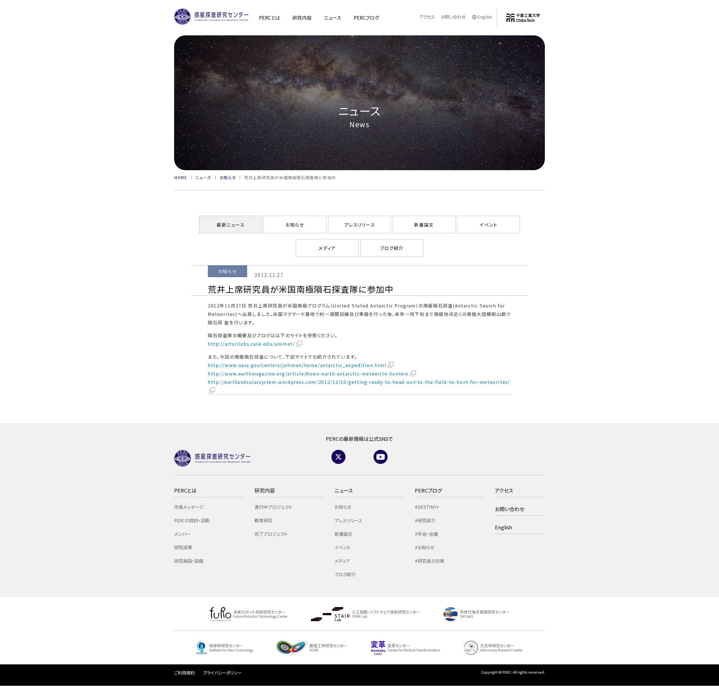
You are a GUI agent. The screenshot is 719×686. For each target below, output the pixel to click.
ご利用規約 (184, 673)
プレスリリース (359, 224)
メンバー (182, 533)
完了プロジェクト (271, 533)
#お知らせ (424, 547)
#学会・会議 (426, 533)
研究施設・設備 (188, 560)
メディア (327, 248)
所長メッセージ (189, 506)
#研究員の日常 (429, 560)
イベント (488, 224)
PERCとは (269, 17)
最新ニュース (231, 224)
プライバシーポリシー (222, 673)
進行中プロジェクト (273, 506)
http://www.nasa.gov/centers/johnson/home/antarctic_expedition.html (297, 365)
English (484, 17)
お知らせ (295, 224)
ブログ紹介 (392, 248)
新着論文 (424, 224)
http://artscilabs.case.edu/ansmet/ (251, 343)
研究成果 (183, 547)
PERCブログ (366, 17)
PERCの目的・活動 (192, 520)
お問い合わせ (453, 17)
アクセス (427, 17)
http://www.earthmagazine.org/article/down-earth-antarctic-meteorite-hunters (308, 373)
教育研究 (263, 520)
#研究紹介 (425, 520)
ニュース (332, 17)
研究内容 (301, 17)
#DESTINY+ (427, 506)
